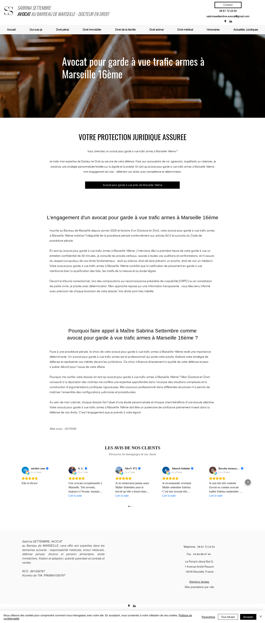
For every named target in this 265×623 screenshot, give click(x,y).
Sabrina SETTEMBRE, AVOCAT (42, 541)
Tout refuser (228, 617)
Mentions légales (199, 581)
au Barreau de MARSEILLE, (41, 545)
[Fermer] (261, 617)
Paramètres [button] (208, 617)
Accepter (248, 617)
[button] (62, 29)
